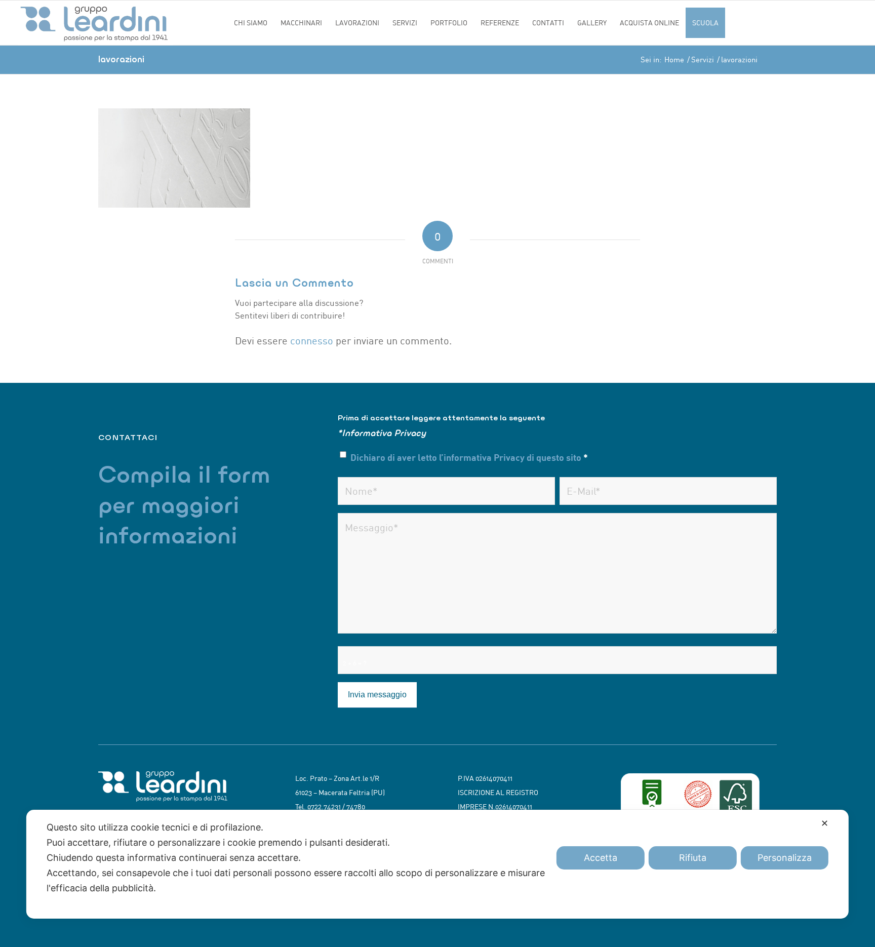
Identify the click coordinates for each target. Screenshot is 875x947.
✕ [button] (824, 823)
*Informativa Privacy (382, 432)
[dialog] (437, 864)
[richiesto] (446, 491)
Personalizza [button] (785, 857)
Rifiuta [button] (692, 857)
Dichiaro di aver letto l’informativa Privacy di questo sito (469, 457)
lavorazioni (121, 59)
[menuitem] (250, 23)
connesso (311, 340)
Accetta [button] (600, 857)
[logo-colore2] (123, 23)
